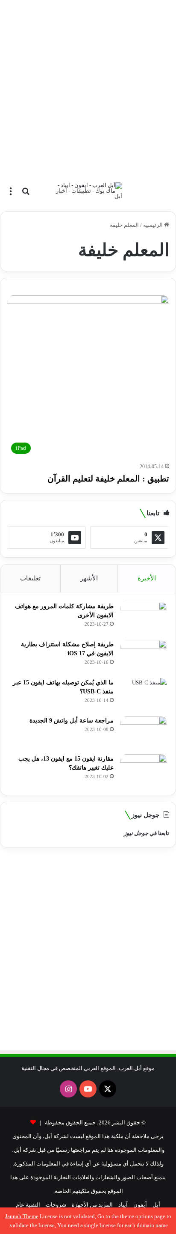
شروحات (56, 1204)
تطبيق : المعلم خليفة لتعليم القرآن (108, 478)
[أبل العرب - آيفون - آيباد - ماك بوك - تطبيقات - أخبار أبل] (88, 190)
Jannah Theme (21, 1216)
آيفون (140, 1204)
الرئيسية (153, 225)
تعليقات (30, 578)
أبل (156, 1204)
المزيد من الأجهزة (92, 1204)
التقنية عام (28, 1204)
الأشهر (89, 578)
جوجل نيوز (136, 833)
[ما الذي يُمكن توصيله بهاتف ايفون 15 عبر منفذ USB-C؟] (143, 694)
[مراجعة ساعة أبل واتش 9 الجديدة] (143, 732)
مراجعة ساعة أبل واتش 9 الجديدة (71, 720)
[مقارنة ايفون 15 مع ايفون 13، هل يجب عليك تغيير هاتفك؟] (143, 770)
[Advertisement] (88, 88)
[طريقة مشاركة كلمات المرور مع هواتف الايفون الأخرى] (143, 618)
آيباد (123, 1204)
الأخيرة (147, 578)
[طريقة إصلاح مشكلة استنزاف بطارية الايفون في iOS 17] (143, 656)
